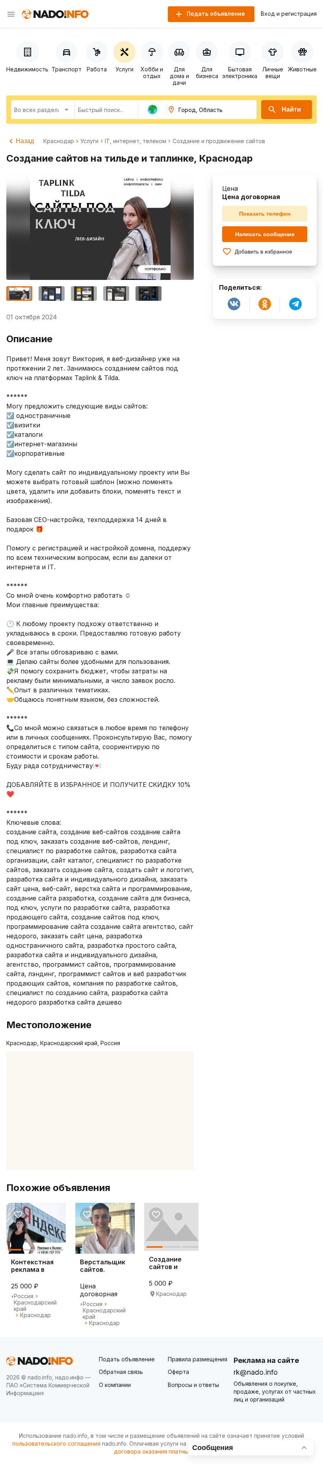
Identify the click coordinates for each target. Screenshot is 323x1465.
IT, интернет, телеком (135, 141)
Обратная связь (121, 1371)
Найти (291, 109)
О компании (115, 1384)
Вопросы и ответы (193, 1384)
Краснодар (58, 141)
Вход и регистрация (289, 14)
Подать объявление (127, 1359)
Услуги (89, 141)
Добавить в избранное (263, 251)
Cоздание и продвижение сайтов (219, 141)
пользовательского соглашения (56, 1443)
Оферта (178, 1371)
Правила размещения (197, 1359)
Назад (25, 141)
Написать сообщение (265, 234)
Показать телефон (264, 214)
